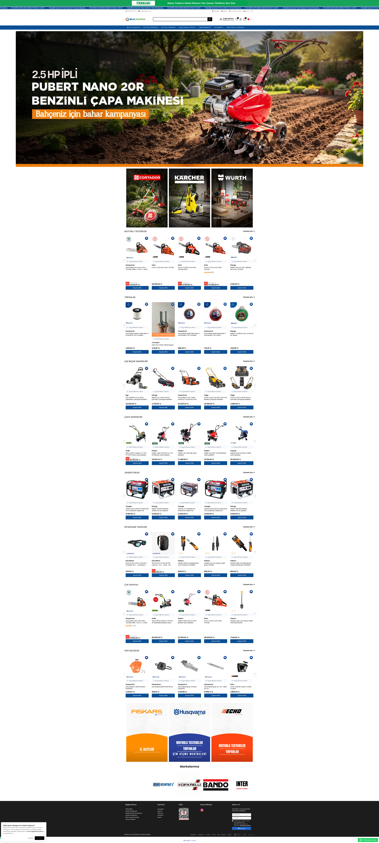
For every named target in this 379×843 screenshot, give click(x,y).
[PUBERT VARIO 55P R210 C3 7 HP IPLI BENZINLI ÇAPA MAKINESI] (137, 433)
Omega (129, 506)
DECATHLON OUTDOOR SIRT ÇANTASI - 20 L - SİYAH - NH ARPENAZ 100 (135, 564)
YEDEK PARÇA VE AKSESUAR (235, 27)
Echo (127, 265)
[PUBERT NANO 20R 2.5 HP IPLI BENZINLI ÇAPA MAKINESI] (163, 601)
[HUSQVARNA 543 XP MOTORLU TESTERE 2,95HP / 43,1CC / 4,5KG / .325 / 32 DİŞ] (241, 601)
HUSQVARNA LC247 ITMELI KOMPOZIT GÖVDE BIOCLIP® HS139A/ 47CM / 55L (161, 398)
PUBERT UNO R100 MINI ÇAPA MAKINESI (161, 454)
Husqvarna (234, 265)
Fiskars (155, 561)
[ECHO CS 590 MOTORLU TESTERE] (137, 247)
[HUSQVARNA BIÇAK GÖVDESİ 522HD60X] (189, 667)
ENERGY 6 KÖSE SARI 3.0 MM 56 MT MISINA (241, 334)
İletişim (225, 11)
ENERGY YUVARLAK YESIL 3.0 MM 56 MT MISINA (215, 334)
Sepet (159, 817)
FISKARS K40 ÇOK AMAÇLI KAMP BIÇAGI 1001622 (188, 564)
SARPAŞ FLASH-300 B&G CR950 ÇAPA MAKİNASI (214, 454)
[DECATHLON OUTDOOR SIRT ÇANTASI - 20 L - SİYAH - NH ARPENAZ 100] (137, 543)
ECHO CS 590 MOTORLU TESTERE (137, 268)
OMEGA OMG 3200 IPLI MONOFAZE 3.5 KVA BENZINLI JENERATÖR (137, 510)
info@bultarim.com (146, 11)
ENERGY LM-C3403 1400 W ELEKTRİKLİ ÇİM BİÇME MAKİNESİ (136, 398)
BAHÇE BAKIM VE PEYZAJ (187, 27)
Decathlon (130, 561)
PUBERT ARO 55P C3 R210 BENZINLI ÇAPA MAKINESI (189, 454)
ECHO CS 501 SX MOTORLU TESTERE (187, 622)
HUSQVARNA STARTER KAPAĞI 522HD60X (135, 688)
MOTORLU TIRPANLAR (168, 27)
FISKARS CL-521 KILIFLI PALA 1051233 (241, 563)
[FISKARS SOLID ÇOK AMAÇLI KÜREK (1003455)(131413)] (215, 601)
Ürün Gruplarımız (134, 27)
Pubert (128, 451)
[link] (189, 3)
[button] (250, 19)
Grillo (128, 618)
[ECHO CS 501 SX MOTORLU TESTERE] (189, 601)
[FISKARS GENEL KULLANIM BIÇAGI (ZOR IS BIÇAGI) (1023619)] (163, 543)
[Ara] (209, 19)
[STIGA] (242, 785)
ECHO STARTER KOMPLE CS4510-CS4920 (241, 688)
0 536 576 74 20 (132, 11)
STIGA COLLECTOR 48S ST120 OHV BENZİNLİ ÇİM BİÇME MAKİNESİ (189, 398)
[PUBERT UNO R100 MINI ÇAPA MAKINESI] (163, 433)
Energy (207, 265)
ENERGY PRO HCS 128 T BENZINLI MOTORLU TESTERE (214, 268)
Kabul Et (39, 838)
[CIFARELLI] (163, 784)
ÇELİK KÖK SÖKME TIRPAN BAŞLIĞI (136, 345)
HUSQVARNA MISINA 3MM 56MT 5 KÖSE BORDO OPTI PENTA (189, 334)
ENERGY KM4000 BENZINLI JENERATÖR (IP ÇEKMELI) (160, 510)
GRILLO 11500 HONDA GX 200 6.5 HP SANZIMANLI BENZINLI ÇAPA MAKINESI (136, 622)
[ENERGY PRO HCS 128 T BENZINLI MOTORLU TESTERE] (215, 247)
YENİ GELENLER (131, 650)
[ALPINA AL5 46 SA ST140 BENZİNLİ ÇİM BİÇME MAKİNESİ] (241, 377)
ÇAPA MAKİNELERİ (133, 417)
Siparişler (216, 11)
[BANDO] (189, 785)
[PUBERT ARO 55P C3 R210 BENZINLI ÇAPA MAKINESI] (189, 433)
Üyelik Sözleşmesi (131, 815)
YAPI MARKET (218, 27)
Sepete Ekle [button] (137, 288)
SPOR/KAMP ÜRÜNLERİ (135, 527)
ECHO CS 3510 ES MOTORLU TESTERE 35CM (161, 268)
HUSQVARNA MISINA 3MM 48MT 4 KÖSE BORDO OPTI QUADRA (163, 334)
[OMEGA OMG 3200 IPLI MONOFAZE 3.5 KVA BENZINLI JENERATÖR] (137, 488)
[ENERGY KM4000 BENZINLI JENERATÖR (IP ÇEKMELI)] (163, 488)
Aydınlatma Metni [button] (245, 825)
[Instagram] (252, 11)
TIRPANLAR (129, 297)
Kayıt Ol (160, 811)
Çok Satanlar (131, 584)
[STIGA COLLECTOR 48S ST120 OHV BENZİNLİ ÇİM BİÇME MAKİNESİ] (189, 377)
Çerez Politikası (130, 819)
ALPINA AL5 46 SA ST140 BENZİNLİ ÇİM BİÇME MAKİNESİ (241, 398)
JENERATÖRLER (131, 472)
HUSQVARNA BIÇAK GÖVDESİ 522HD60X (187, 688)
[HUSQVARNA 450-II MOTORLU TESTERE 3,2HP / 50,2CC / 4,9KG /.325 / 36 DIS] (241, 247)
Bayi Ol (247, 11)
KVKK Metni (129, 809)
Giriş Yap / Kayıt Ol (236, 11)
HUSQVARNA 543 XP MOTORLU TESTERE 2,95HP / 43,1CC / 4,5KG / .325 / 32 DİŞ (241, 622)
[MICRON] (215, 784)
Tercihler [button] (30, 838)
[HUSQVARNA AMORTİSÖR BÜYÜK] (163, 667)
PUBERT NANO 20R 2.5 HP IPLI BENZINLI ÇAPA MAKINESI (161, 622)
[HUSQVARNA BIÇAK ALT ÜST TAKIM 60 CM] (215, 667)
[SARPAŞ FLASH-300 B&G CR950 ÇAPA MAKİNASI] (215, 433)
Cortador (129, 342)
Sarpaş (207, 451)
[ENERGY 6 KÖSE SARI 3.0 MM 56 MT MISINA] (241, 313)
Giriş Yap (160, 813)
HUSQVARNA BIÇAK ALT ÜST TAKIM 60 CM (215, 688)
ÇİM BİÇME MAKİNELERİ (136, 361)
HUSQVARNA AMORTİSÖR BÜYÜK (162, 687)
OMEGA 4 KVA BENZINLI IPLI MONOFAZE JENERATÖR (186, 510)
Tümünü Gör (248, 231)
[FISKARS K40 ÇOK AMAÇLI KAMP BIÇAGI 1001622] (189, 543)
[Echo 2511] (189, 99)
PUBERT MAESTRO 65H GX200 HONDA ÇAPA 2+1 (240, 454)
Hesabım (160, 815)
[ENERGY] (137, 785)
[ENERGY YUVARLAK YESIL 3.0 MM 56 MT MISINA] (215, 313)
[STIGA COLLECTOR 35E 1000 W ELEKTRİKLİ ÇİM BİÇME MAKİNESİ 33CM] (215, 377)
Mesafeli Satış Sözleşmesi (134, 813)
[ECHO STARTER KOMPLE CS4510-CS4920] (241, 667)
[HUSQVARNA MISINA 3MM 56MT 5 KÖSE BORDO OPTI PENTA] (189, 313)
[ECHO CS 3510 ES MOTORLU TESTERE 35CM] (163, 247)
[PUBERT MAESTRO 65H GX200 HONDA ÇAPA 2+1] (241, 433)
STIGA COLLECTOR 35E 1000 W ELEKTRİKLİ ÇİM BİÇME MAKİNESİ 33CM (214, 398)
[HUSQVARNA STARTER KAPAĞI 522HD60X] (137, 667)
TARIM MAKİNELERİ (204, 27)
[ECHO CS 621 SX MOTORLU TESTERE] (189, 247)
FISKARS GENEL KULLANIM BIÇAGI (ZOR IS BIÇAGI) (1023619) (162, 564)
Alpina (232, 395)
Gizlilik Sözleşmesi (131, 811)
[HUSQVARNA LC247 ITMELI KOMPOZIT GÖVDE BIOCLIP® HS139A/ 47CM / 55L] (163, 377)
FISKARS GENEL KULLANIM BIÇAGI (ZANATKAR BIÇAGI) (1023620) (214, 564)
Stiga (180, 395)
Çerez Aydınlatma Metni (35, 831)
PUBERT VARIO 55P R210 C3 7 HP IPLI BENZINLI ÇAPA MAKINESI (136, 454)
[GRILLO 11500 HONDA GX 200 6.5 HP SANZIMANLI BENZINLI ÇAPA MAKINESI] (137, 601)
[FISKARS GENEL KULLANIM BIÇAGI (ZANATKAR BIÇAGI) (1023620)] (215, 543)
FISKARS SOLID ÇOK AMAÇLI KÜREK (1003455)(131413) (215, 622)
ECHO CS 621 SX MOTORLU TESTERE (187, 268)
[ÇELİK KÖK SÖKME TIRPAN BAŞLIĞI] (137, 319)
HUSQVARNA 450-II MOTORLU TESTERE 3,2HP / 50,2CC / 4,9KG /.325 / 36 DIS (241, 268)
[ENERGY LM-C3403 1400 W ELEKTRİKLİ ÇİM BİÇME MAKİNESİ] (137, 377)
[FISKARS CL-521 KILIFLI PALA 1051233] (241, 543)
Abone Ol (242, 828)
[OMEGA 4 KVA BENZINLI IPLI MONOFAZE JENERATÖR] (189, 488)
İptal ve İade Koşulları (132, 817)
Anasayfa (161, 809)
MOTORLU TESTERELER (150, 27)
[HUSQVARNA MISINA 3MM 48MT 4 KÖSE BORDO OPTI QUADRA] (163, 313)
